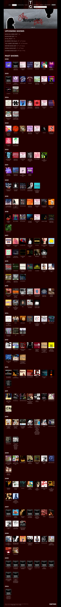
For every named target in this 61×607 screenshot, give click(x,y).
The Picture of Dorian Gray (30, 246)
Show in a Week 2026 (16, 69)
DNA (23, 132)
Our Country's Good (37, 489)
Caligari (30, 83)
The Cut (22, 488)
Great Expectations (15, 377)
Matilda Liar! (44, 543)
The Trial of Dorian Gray (30, 190)
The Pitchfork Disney (44, 246)
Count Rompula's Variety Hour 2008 (15, 501)
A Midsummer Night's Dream (8, 206)
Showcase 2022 (23, 160)
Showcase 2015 (8, 307)
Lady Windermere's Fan (23, 175)
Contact (41, 4)
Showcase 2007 (8, 528)
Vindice (37, 376)
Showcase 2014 (44, 323)
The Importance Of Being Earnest (51, 489)
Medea (22, 295)
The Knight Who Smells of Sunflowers (8, 324)
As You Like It (37, 159)
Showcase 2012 (44, 377)
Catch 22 (15, 361)
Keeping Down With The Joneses (51, 350)
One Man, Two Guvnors (51, 133)
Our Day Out (8, 516)
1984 (23, 306)
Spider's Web (22, 83)
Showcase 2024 (44, 107)
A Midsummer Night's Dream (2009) (8, 463)
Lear (51, 376)
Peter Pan (16, 554)
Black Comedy (37, 401)
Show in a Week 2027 (11, 34)
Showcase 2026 (23, 69)
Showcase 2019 (37, 206)
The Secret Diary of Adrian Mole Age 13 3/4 (8, 597)
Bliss (44, 426)
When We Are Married (8, 160)
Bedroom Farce (8, 246)
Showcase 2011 (51, 400)
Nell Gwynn (15, 221)
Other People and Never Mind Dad (23, 528)
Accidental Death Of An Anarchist (22, 108)
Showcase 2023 (37, 133)
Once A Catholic (30, 463)
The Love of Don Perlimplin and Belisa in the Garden (15, 581)
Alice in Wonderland (15, 84)
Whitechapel (22, 462)
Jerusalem (8, 231)
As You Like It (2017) (15, 246)
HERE (8, 412)
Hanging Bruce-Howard (37, 350)
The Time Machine (30, 222)
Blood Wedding (8, 474)
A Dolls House (15, 489)
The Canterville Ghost (44, 160)
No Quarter (22, 189)
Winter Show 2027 (10, 46)
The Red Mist (22, 245)
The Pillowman (30, 427)
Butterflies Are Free (30, 307)
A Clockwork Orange (23, 568)
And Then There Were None (29, 160)
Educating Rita (44, 271)
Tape (30, 322)
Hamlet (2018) (44, 221)
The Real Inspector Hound (37, 517)
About (10, 5)
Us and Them (37, 567)
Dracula (15, 132)
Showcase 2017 (23, 257)
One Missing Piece (15, 107)
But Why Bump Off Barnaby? (16, 145)
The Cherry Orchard (11, 43)
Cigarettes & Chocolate (51, 517)
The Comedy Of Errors (8, 377)
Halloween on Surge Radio (22, 427)
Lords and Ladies (37, 463)
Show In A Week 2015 (44, 296)
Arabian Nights (8, 489)
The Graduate (8, 349)
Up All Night (9, 38)
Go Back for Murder (8, 190)
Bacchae (37, 68)
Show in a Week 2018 (51, 222)
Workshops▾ (20, 5)
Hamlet (44, 132)
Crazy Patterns (44, 568)
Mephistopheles (23, 400)
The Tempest (22, 281)
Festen (30, 256)
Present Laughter (51, 69)
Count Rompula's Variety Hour (51, 544)
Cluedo (44, 68)
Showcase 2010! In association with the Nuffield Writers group (15, 446)
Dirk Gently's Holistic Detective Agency (8, 134)
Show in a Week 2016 (16, 281)
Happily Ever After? (22, 350)
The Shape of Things (8, 145)
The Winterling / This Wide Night (15, 308)
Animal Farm (8, 270)
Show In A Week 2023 (30, 133)
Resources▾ (47, 4)
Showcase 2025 (44, 84)
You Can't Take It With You (8, 401)
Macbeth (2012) (23, 376)
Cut (8, 68)
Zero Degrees (51, 462)
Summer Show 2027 (11, 50)
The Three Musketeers (15, 528)
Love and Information (15, 257)
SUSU (20, 604)
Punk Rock (15, 270)
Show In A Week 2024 (37, 107)
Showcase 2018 (37, 222)
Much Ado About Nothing (16, 296)
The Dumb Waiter (16, 190)
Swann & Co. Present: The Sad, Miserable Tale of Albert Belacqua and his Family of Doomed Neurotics (37, 430)
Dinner (51, 107)
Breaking (37, 256)
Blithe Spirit (22, 221)
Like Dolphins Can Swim (51, 246)
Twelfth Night (8, 500)
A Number (37, 270)
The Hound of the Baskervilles (15, 207)
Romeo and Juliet (8, 119)
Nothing (37, 245)
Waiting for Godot (22, 271)
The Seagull (15, 400)
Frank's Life (37, 543)
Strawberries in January (37, 296)
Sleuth (51, 567)
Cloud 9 (8, 567)
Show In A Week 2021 (16, 175)
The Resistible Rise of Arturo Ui (30, 544)
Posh (16, 322)
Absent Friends (15, 517)
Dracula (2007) (23, 517)
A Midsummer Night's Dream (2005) (8, 580)
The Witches (22, 543)
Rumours (51, 83)
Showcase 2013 (8, 362)
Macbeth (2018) (8, 222)
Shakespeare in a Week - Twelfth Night (23, 362)
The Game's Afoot (8, 296)
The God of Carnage (8, 335)
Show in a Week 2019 (30, 206)
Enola (8, 554)
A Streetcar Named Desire (15, 119)
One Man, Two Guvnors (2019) (51, 207)
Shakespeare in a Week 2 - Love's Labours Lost (44, 351)
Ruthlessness (30, 376)
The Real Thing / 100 (44, 257)
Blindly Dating (29, 175)
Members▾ (36, 4)
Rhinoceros (8, 443)
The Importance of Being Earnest (37, 191)
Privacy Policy (13, 604)
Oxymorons (29, 68)
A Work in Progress (30, 517)
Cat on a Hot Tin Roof (44, 206)
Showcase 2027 (9, 36)
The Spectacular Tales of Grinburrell (30, 402)
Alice (44, 400)
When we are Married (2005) (30, 568)
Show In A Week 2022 (16, 160)
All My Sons (15, 93)
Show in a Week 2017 (8, 257)
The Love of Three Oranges (8, 427)
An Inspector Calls (11, 41)
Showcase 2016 (51, 271)
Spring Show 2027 (10, 48)
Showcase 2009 (44, 463)
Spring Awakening (8, 281)
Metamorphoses (51, 426)
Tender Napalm (51, 296)
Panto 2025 (8, 83)
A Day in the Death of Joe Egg (15, 463)
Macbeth (8, 93)
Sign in (53, 4)
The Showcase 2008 (44, 489)
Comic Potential (30, 489)
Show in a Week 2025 (37, 84)
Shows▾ (14, 5)
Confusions (15, 349)
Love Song (23, 322)
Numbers (30, 270)
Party (30, 295)
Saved (44, 516)
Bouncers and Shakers (30, 107)
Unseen (8, 387)
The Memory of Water (15, 568)
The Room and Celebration (16, 543)
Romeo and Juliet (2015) (37, 307)
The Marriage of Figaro (8, 107)
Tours (26, 5)
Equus (30, 349)
